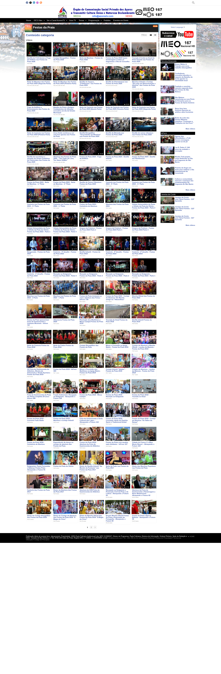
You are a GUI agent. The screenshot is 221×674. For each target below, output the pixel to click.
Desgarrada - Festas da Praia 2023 (38, 253)
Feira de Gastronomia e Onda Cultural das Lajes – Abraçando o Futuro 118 (91, 420)
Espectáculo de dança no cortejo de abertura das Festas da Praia (63, 444)
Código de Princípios (41, 540)
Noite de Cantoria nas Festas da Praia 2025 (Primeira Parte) (38, 134)
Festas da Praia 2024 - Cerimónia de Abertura (88, 205)
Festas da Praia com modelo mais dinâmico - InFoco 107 (117, 443)
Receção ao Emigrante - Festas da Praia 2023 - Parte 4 (65, 275)
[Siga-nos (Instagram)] (37, 2)
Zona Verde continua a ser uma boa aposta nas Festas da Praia (64, 134)
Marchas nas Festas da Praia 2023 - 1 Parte (64, 297)
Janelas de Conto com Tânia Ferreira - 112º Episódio (184, 208)
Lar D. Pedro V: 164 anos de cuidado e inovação (182, 149)
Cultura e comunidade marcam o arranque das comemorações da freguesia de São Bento (184, 181)
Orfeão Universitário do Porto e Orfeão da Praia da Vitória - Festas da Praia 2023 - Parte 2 (143, 206)
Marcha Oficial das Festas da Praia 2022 (143, 297)
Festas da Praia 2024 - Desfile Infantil (117, 157)
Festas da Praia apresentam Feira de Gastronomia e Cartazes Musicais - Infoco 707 (38, 322)
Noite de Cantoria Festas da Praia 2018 (38, 346)
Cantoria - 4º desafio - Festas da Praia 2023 (64, 253)
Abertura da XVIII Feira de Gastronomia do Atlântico (90, 491)
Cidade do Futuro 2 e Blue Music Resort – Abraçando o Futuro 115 (143, 444)
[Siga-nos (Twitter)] (30, 2)
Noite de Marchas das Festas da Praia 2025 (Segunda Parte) (39, 82)
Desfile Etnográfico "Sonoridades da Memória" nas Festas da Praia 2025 (90, 134)
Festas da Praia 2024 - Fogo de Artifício (91, 157)
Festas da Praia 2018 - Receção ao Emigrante (115, 395)
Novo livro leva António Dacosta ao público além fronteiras (184, 110)
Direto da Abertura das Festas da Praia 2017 (65, 491)
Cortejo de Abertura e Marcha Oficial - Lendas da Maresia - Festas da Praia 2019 (143, 347)
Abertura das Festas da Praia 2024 (117, 205)
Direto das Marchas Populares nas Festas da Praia (144, 467)
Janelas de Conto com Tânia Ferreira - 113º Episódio (184, 199)
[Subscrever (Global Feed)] (41, 2)
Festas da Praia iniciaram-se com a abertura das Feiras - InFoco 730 (91, 298)
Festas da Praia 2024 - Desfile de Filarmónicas (143, 157)
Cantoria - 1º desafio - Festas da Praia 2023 (38, 275)
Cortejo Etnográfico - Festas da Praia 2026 (64, 59)
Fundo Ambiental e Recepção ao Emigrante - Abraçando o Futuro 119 (65, 396)
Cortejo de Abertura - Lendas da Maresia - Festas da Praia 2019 (143, 371)
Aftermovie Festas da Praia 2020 (63, 320)
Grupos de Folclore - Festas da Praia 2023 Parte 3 (143, 229)
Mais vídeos (190, 129)
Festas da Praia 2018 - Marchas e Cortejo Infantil (63, 419)
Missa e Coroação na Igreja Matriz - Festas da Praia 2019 (117, 346)
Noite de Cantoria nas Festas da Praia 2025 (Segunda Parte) (144, 108)
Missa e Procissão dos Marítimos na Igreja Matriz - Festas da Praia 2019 (90, 371)
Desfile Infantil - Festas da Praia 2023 (90, 253)
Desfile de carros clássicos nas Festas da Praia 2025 (142, 134)
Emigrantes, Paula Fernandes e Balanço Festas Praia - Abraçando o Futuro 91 (38, 468)
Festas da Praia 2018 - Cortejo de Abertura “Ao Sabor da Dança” (144, 420)
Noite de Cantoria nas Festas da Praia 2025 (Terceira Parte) (117, 108)
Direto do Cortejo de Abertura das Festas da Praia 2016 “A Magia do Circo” (64, 517)
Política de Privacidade (163, 538)
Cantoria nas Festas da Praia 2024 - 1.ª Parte (64, 205)
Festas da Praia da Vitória (63, 466)
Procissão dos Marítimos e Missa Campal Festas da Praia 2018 (91, 321)
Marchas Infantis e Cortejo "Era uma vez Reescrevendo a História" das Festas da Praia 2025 (144, 84)
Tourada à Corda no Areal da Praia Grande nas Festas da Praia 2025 (143, 59)
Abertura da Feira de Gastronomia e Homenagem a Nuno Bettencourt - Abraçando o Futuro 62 (143, 492)
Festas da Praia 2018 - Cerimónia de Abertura (36, 443)
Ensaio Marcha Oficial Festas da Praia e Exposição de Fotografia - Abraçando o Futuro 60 (117, 518)
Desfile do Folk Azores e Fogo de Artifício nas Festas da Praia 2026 (39, 59)
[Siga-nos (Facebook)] (27, 2)
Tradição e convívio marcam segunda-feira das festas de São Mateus (183, 89)
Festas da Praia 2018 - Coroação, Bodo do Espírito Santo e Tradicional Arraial (117, 420)
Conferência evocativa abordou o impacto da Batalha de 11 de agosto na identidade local (184, 77)
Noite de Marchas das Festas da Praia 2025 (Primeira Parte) (64, 82)
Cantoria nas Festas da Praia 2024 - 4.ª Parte (143, 183)
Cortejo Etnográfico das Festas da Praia (89, 346)
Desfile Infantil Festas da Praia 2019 (142, 320)
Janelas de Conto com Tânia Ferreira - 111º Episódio (184, 218)
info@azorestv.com (115, 538)
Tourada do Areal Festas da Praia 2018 (116, 320)
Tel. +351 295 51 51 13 (132, 538)
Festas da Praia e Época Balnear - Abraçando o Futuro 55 (143, 517)
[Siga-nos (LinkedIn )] (34, 2)
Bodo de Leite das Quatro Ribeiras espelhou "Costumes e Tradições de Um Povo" (184, 120)
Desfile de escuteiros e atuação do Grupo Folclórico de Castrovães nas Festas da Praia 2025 (38, 159)
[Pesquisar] (193, 2)
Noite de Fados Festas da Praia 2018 (63, 346)
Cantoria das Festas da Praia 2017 (38, 491)
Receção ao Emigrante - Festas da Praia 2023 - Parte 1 (143, 275)
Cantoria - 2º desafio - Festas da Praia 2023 (143, 253)
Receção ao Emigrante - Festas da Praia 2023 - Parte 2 (117, 275)
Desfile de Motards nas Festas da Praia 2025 (115, 134)
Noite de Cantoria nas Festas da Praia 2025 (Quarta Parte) (91, 108)
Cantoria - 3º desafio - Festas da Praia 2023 (117, 253)
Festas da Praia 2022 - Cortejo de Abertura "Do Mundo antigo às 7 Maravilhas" (117, 298)
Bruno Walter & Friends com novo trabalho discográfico (183, 66)
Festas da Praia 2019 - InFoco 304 (65, 370)
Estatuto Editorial (148, 538)
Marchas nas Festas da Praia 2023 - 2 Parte (38, 297)
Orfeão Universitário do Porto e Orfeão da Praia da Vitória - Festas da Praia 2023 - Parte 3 (65, 230)
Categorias (36, 30)
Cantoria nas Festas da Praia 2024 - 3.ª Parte (38, 205)
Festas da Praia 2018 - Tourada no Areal (140, 395)
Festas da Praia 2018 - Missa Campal (91, 395)
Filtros (144, 35)
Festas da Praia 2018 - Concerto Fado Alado (35, 419)
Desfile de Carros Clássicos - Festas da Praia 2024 (91, 183)
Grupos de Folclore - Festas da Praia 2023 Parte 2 (91, 229)
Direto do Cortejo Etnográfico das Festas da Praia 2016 (38, 516)
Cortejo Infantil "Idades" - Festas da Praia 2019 (116, 370)
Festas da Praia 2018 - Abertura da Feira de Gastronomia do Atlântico (90, 444)
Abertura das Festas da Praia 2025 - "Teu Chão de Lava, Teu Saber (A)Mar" (64, 158)
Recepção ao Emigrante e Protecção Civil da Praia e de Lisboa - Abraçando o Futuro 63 (117, 492)
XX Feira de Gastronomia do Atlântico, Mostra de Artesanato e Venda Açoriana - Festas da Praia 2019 (39, 371)
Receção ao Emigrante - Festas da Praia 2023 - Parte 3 (91, 275)
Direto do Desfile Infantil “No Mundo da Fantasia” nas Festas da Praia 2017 (91, 468)
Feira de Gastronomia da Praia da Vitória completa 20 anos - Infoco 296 (39, 396)
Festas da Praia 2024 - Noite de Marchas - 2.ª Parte (64, 183)
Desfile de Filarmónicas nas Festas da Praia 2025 (117, 82)
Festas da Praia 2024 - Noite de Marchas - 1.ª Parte (38, 183)
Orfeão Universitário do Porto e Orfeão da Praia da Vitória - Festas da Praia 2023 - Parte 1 (38, 230)
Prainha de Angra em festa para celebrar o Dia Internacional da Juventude (184, 170)
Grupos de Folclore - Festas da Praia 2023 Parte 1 (117, 229)
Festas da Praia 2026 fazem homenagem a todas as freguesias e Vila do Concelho (117, 59)
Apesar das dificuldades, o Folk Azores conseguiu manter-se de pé (183, 139)
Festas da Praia (45, 30)
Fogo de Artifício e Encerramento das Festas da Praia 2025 (38, 109)
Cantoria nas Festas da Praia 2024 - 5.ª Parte (117, 183)
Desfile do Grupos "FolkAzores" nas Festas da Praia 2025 (91, 83)
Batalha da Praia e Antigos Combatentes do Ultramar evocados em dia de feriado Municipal (64, 110)
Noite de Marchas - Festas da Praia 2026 (91, 59)
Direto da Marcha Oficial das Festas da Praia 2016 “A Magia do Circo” (91, 517)
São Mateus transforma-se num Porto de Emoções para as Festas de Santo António (185, 100)
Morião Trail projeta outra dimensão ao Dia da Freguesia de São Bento (184, 159)
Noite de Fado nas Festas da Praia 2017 (117, 467)
